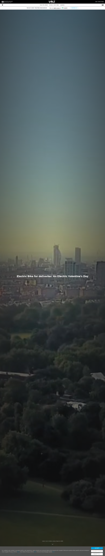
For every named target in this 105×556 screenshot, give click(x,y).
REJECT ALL (97, 554)
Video (43, 541)
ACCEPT (97, 548)
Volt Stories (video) (51, 541)
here (18, 551)
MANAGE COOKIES (97, 551)
